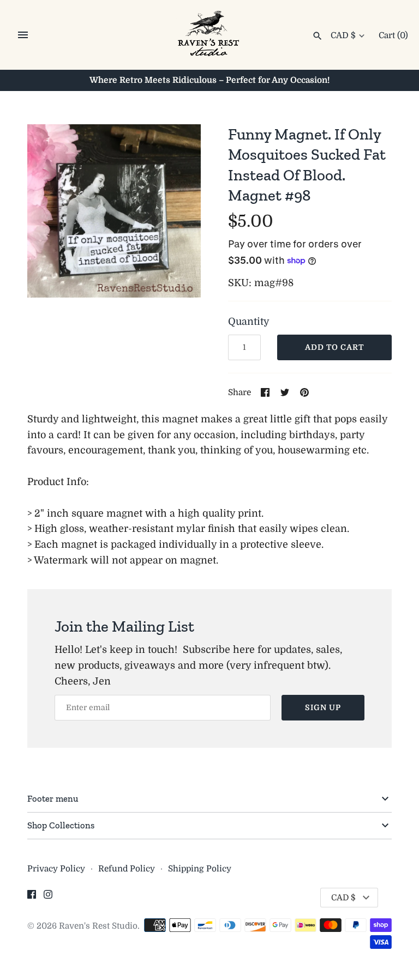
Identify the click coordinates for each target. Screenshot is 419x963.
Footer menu (52, 798)
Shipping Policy (199, 869)
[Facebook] (31, 898)
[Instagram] (48, 898)
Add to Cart (334, 347)
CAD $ (343, 35)
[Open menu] (23, 35)
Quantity (249, 321)
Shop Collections (60, 825)
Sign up (323, 707)
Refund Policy (126, 869)
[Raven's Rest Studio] (210, 36)
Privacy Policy (56, 869)
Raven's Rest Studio (98, 926)
